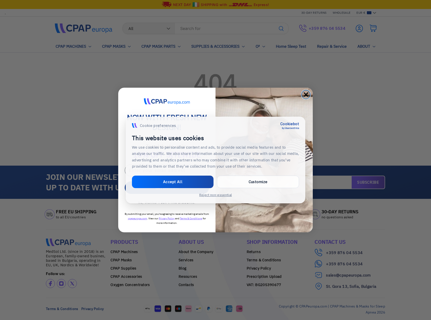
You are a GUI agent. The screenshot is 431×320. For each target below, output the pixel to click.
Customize (258, 181)
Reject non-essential (215, 195)
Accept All (172, 181)
